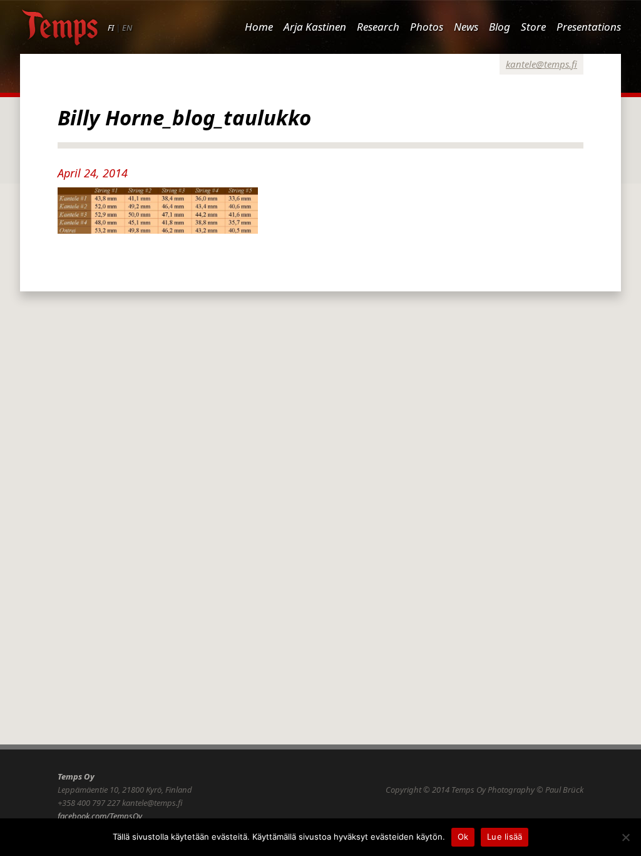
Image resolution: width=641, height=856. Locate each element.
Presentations (588, 26)
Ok (463, 837)
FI (111, 27)
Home (259, 26)
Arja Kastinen (315, 26)
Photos (426, 26)
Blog (499, 26)
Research (378, 26)
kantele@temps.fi (541, 64)
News (466, 26)
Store (533, 26)
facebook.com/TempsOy (100, 816)
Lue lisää (504, 837)
